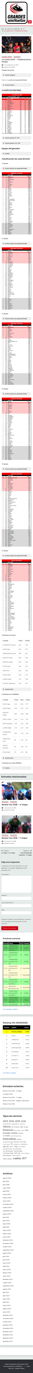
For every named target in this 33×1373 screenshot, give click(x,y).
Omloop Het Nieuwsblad (8, 1142)
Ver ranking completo (9, 1073)
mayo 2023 (6, 1299)
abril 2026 (6, 1191)
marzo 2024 (7, 1269)
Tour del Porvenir (7, 1149)
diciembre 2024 (8, 1240)
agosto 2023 (7, 1289)
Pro (12, 1144)
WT (24, 1158)
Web (2, 910)
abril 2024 (6, 1266)
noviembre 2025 (8, 1204)
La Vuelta (6, 1136)
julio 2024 (6, 1256)
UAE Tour (17, 1153)
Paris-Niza (23, 1142)
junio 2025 (6, 1220)
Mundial (19, 1139)
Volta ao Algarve (25, 1153)
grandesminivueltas (9, 810)
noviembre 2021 (8, 1328)
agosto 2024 (7, 1253)
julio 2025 (6, 1217)
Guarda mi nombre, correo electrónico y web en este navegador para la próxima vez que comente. (16, 921)
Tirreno (11, 1146)
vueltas (17, 1158)
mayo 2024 (6, 1263)
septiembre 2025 (8, 1211)
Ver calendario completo (10, 1009)
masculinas (9, 1138)
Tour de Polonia (17, 1149)
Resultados (17, 56)
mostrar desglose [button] (10, 75)
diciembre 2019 (8, 1335)
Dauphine (17, 1127)
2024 (11, 1121)
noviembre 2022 (8, 1318)
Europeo (26, 1127)
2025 (17, 1121)
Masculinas (5, 801)
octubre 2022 (7, 1322)
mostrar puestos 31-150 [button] (12, 138)
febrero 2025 (7, 1233)
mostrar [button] (7, 153)
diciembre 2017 (8, 1341)
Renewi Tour (17, 1144)
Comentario (5, 874)
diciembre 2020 (8, 1331)
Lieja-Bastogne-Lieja (16, 1136)
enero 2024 (6, 1276)
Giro (26, 1130)
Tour (16, 1146)
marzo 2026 (7, 1194)
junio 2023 (6, 1296)
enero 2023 (6, 1312)
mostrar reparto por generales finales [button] (16, 168)
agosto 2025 (7, 1214)
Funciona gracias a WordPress (13, 1366)
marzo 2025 (7, 1230)
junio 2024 (6, 1260)
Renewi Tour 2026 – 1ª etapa (14, 838)
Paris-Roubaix (6, 1144)
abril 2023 (6, 1302)
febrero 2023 (7, 1309)
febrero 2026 (7, 1198)
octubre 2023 (7, 1282)
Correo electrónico (7, 903)
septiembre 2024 (8, 1250)
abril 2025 (6, 1227)
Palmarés (16, 1142)
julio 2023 (6, 1292)
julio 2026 (6, 1181)
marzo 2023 (7, 1305)
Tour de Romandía (8, 1151)
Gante (22, 1130)
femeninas (8, 1130)
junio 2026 (6, 1185)
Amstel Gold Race (7, 1124)
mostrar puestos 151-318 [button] (12, 143)
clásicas (7, 1126)
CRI (12, 1127)
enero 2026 (6, 1201)
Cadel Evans (22, 1124)
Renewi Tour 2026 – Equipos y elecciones (16, 1100)
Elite (21, 1127)
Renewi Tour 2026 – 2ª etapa (15, 804)
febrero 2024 (7, 1273)
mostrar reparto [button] (9, 85)
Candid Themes (19, 1368)
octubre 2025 (7, 1207)
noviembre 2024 (8, 1243)
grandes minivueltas (9, 67)
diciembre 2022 (8, 1315)
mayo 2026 (6, 1188)
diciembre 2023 (8, 1279)
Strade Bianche (24, 1144)
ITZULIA (20, 1133)
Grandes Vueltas (7, 56)
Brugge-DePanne (15, 1124)
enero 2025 (6, 1237)
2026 (23, 1121)
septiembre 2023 (8, 1286)
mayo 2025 (6, 1224)
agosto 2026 (7, 1178)
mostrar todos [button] (9, 689)
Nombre (4, 895)
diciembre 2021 (8, 1325)
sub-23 (6, 1146)
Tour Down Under (8, 1153)
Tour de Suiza (18, 1151)
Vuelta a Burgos (7, 1159)
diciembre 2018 (8, 1338)
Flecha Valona (17, 1130)
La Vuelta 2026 (8, 1094)
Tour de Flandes (21, 1146)
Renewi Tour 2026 (9, 1104)
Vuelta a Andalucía (16, 1155)
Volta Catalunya (7, 1155)
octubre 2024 (7, 1247)
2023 (5, 1121)
